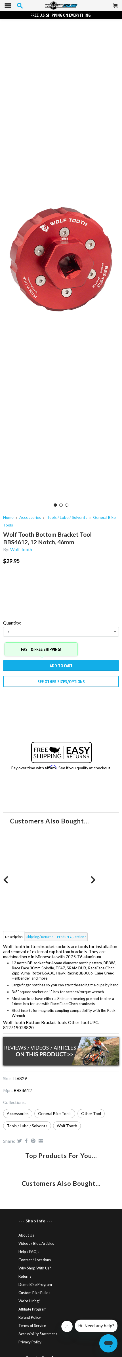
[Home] (61, 5)
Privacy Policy (29, 1342)
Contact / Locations (34, 1260)
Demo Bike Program (35, 1284)
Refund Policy (29, 1317)
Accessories (30, 517)
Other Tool (91, 1113)
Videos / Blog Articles (36, 1243)
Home (8, 517)
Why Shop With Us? (34, 1268)
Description (14, 937)
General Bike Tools (54, 1113)
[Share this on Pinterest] (32, 1141)
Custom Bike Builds (34, 1292)
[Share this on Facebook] (26, 1141)
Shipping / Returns (39, 937)
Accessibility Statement (37, 1333)
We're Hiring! (29, 1301)
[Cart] (115, 8)
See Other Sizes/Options (61, 681)
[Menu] (7, 7)
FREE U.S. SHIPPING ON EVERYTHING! (61, 15)
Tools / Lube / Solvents (67, 517)
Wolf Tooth (21, 549)
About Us (26, 1235)
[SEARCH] (20, 5)
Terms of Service (32, 1325)
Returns (24, 1276)
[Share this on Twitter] (19, 1141)
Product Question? (71, 937)
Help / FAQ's (28, 1251)
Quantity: (12, 622)
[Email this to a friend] (40, 1141)
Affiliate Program (32, 1309)
